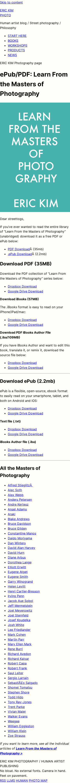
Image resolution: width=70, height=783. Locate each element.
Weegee (13, 721)
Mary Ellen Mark (20, 644)
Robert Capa (17, 663)
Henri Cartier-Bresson (24, 591)
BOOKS (13, 41)
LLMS (11, 780)
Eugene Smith (18, 577)
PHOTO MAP (38, 780)
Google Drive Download (25, 291)
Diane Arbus (17, 557)
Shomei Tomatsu (20, 687)
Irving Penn (16, 596)
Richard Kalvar (18, 659)
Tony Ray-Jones (20, 702)
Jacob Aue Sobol (20, 601)
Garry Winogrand (20, 581)
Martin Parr (16, 639)
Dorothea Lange (20, 562)
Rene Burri (15, 649)
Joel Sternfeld (18, 615)
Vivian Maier (17, 711)
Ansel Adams (17, 509)
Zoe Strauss (16, 736)
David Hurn (16, 553)
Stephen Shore (18, 692)
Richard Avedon (19, 654)
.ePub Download (20, 254)
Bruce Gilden (17, 528)
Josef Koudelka (19, 620)
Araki (11, 514)
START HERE (17, 36)
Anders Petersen (20, 499)
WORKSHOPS (17, 45)
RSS (3, 780)
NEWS (12, 55)
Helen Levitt (16, 586)
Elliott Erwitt (17, 567)
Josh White (16, 625)
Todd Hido (15, 697)
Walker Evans (17, 716)
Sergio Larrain (18, 678)
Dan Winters (17, 543)
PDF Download (19, 249)
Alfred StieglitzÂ (20, 485)
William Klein (17, 731)
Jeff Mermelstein (20, 606)
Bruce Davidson (19, 524)
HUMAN (22, 780)
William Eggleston (21, 726)
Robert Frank (17, 668)
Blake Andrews (19, 519)
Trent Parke (16, 707)
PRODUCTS (16, 50)
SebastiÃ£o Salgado (23, 683)
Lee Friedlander (19, 630)
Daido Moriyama (20, 538)
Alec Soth (15, 490)
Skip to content (11, 2)
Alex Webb (16, 495)
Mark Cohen (17, 635)
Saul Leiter (15, 673)
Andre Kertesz (18, 504)
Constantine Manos (22, 533)
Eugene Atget (18, 572)
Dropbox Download (22, 286)
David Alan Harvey (21, 548)
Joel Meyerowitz (20, 610)
